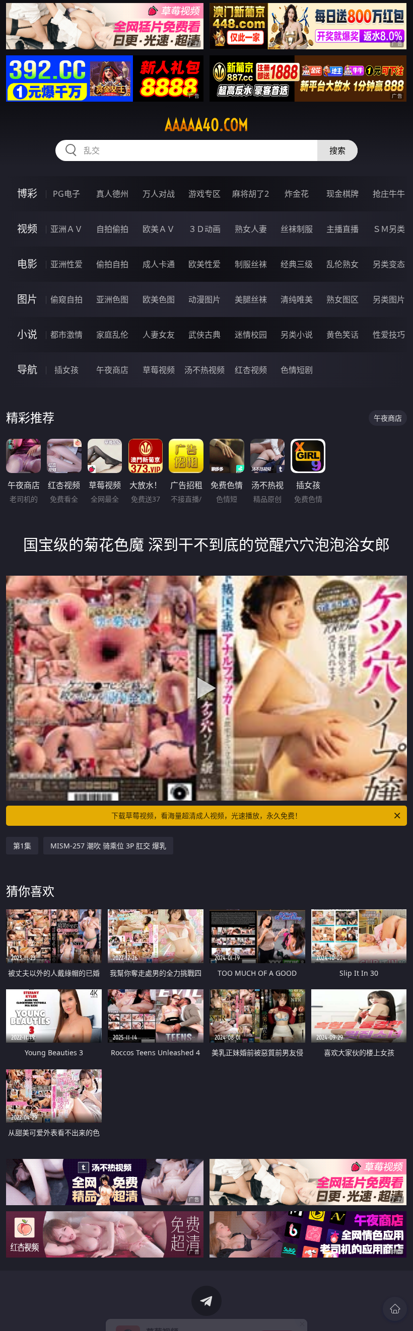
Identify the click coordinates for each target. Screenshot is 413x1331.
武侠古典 (204, 334)
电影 (27, 264)
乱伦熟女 (342, 264)
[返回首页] (395, 1309)
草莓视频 (159, 369)
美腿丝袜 (251, 299)
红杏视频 (251, 369)
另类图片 (389, 299)
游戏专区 (204, 193)
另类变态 (389, 264)
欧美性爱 (204, 264)
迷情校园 (251, 334)
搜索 (337, 150)
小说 (27, 334)
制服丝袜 (251, 264)
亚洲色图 (112, 299)
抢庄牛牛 (389, 193)
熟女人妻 (251, 228)
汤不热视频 (204, 369)
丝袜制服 (297, 228)
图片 (27, 299)
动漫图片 (204, 299)
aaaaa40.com (206, 125)
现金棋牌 (342, 193)
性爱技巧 (389, 334)
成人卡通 (159, 264)
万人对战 (159, 193)
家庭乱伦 (112, 334)
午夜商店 (112, 369)
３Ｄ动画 (204, 228)
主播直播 (342, 228)
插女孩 (66, 369)
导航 (27, 369)
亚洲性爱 (66, 264)
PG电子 (66, 193)
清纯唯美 (297, 299)
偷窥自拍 (66, 299)
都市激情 (66, 334)
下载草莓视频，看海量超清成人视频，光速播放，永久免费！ (206, 815)
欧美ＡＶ (159, 228)
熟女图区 (342, 299)
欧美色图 (159, 299)
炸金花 (297, 193)
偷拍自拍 (112, 264)
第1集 (22, 845)
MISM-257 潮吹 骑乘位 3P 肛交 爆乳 (108, 845)
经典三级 (297, 264)
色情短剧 (297, 369)
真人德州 (112, 193)
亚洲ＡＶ (66, 228)
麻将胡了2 (250, 193)
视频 (27, 229)
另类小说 (297, 334)
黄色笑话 (342, 334)
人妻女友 (159, 334)
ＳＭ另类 (389, 228)
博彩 (27, 193)
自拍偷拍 (112, 228)
